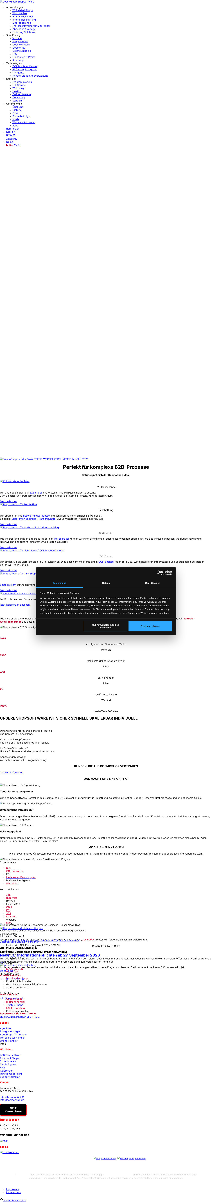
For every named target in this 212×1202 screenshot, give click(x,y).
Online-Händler (9, 1040)
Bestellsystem (8, 584)
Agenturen (6, 1028)
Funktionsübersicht (11, 1073)
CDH (9, 907)
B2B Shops (36, 492)
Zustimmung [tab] (59, 583)
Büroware (11, 897)
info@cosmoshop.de (12, 998)
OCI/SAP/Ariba (14, 871)
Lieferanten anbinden (24, 518)
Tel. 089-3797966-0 (12, 979)
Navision (11, 916)
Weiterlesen (7, 970)
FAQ (2, 1067)
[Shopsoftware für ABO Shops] (18, 573)
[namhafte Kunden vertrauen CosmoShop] (25, 593)
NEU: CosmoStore (13, 1110)
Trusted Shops (14, 1004)
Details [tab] (106, 583)
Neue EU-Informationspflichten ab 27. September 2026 (50, 955)
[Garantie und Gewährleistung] (18, 965)
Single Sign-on (8, 1064)
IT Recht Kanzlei (15, 1001)
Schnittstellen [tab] (8, 862)
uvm (8, 922)
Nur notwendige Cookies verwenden (105, 626)
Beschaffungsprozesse (36, 515)
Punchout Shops (9, 1058)
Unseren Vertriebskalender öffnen (20, 1017)
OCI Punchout (106, 561)
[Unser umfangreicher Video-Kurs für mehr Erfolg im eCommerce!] (39, 940)
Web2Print (12, 883)
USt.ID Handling (15, 1008)
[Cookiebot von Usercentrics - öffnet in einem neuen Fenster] (158, 572)
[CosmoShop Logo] (17, 1)
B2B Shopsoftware (11, 1055)
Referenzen (6, 1070)
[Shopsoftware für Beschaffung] (19, 504)
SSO (8, 867)
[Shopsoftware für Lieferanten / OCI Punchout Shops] (32, 550)
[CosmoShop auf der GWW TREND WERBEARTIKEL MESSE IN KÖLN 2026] (44, 459)
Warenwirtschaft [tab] (9, 889)
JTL (8, 894)
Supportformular (10, 1076)
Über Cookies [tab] (152, 583)
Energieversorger (10, 1031)
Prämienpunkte (46, 518)
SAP (8, 913)
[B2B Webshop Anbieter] (14, 481)
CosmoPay (88, 939)
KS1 (8, 910)
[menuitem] (109, 20)
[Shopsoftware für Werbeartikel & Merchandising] (29, 527)
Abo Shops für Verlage (13, 1034)
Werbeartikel (61, 538)
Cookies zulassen (150, 626)
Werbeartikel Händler (12, 1037)
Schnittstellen (8, 1061)
